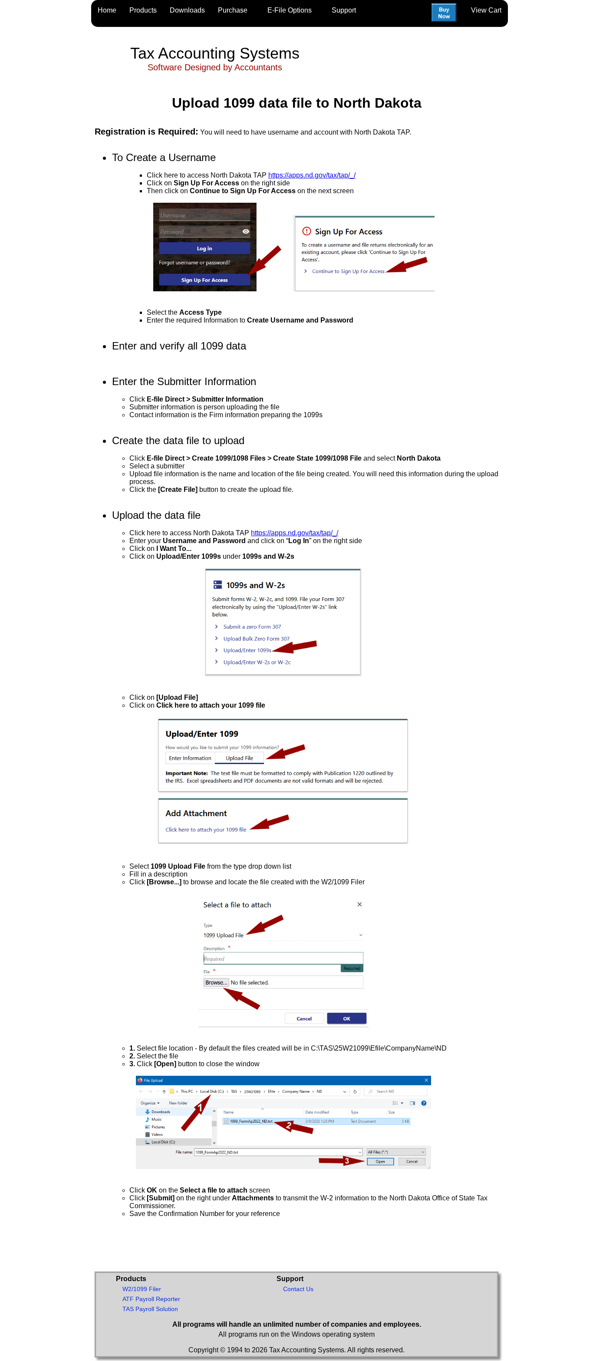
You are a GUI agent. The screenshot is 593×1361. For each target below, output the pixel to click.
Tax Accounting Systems (215, 53)
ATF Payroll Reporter (151, 1298)
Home (107, 10)
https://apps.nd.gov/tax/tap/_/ (312, 175)
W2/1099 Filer (141, 1288)
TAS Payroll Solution (150, 1308)
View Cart (486, 10)
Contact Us (298, 1288)
